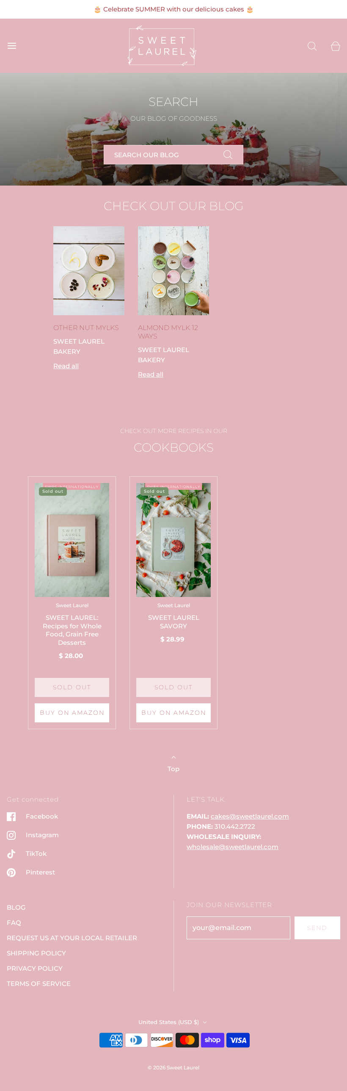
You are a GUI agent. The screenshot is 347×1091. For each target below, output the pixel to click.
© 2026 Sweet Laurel (173, 1067)
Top (173, 769)
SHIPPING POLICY (36, 953)
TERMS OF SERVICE (39, 984)
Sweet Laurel (72, 605)
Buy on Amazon (72, 712)
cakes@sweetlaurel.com (250, 816)
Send (317, 928)
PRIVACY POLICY (35, 968)
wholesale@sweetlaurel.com (232, 847)
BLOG (16, 907)
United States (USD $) (169, 1022)
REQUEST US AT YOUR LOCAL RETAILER (72, 938)
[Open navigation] (11, 46)
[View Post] (88, 270)
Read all (66, 366)
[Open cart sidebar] (335, 46)
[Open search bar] (312, 46)
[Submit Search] (228, 154)
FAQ (14, 923)
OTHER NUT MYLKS (86, 328)
